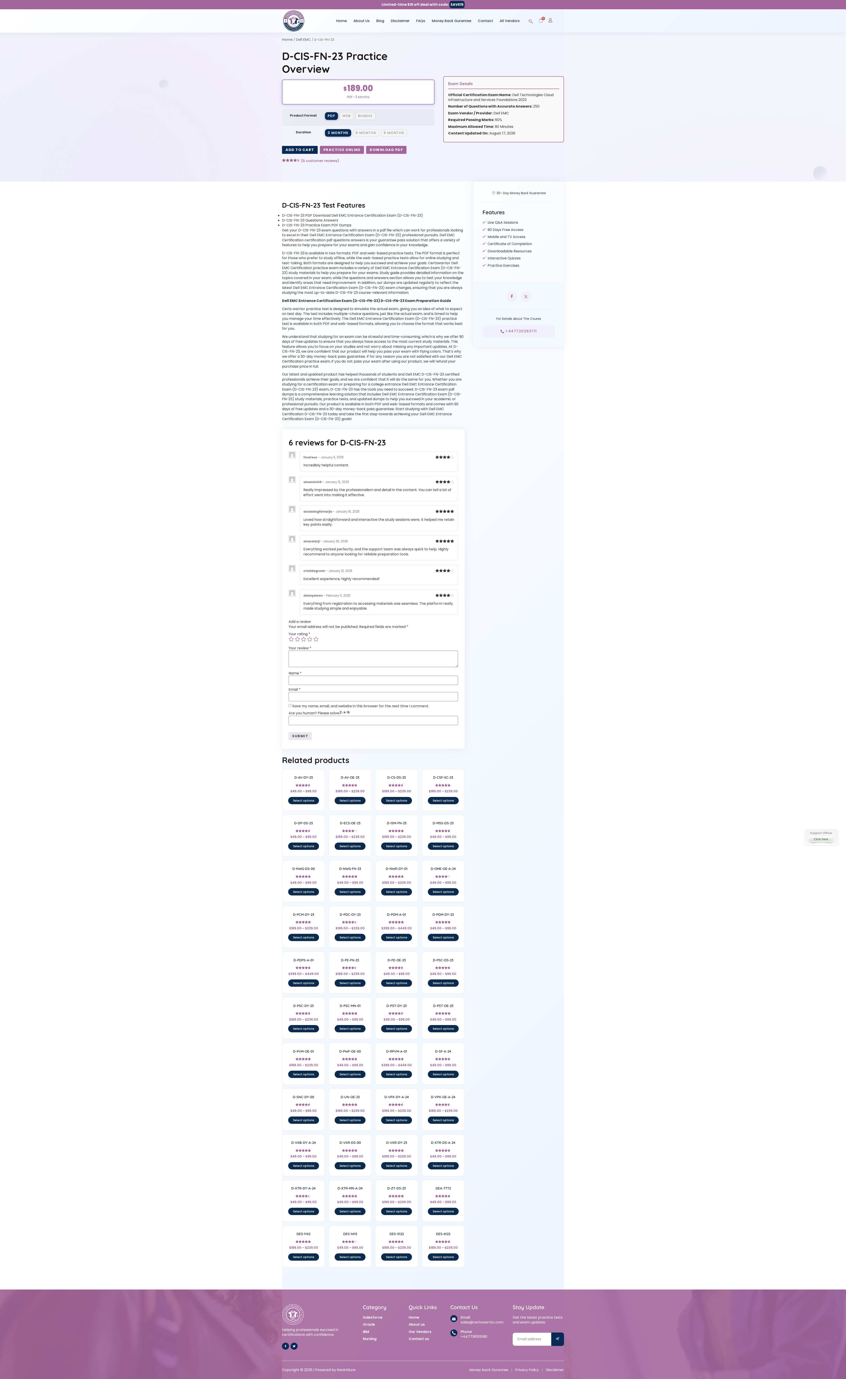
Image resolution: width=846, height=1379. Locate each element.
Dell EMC (303, 39)
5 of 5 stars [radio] (316, 639)
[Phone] (453, 1332)
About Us (361, 20)
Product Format (303, 115)
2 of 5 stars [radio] (297, 639)
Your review (300, 648)
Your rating (299, 634)
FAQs (420, 20)
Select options (303, 800)
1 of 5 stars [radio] (291, 639)
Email (295, 689)
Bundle (365, 115)
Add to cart (300, 149)
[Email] (453, 1318)
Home (341, 20)
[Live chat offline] (821, 836)
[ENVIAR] (557, 1339)
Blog (380, 20)
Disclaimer (400, 20)
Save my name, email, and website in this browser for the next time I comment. (360, 706)
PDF (332, 115)
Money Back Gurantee (451, 20)
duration (303, 132)
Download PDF (386, 149)
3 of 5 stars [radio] (303, 639)
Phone (466, 1331)
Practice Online (342, 149)
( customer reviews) (320, 160)
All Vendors (510, 20)
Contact (485, 20)
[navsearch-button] (530, 20)
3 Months (338, 132)
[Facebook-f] (285, 1346)
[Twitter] (294, 1346)
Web (346, 115)
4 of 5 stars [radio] (309, 639)
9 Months (394, 132)
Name (295, 673)
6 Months (366, 132)
